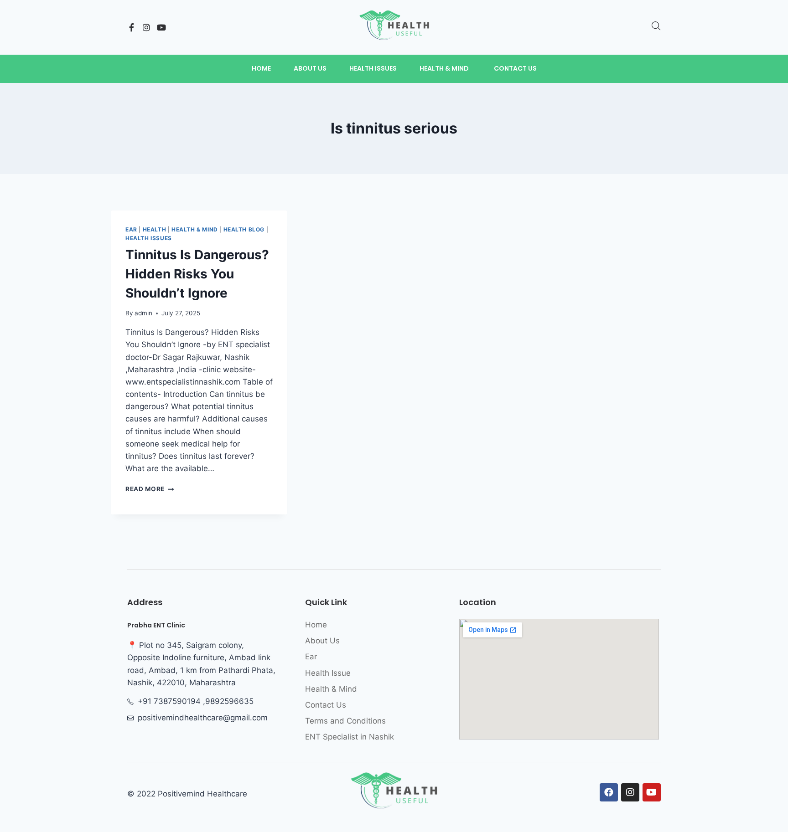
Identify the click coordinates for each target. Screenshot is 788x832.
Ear (131, 229)
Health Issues (148, 238)
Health (154, 229)
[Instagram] (146, 27)
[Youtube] (161, 27)
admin (143, 313)
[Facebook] (609, 792)
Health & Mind (194, 229)
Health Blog (244, 229)
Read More (149, 489)
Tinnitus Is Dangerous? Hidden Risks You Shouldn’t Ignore (197, 274)
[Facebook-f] (131, 27)
